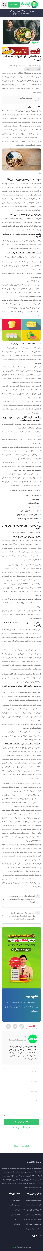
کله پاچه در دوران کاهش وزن (33, 1219)
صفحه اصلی (16, 1200)
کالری (32, 474)
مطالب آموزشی (15, 1214)
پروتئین (26, 474)
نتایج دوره (17, 1210)
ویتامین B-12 (23, 603)
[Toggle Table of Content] (36, 99)
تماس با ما (17, 1224)
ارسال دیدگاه (19, 1122)
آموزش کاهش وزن (33, 69)
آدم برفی (15, 1247)
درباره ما (17, 1219)
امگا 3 (22, 285)
